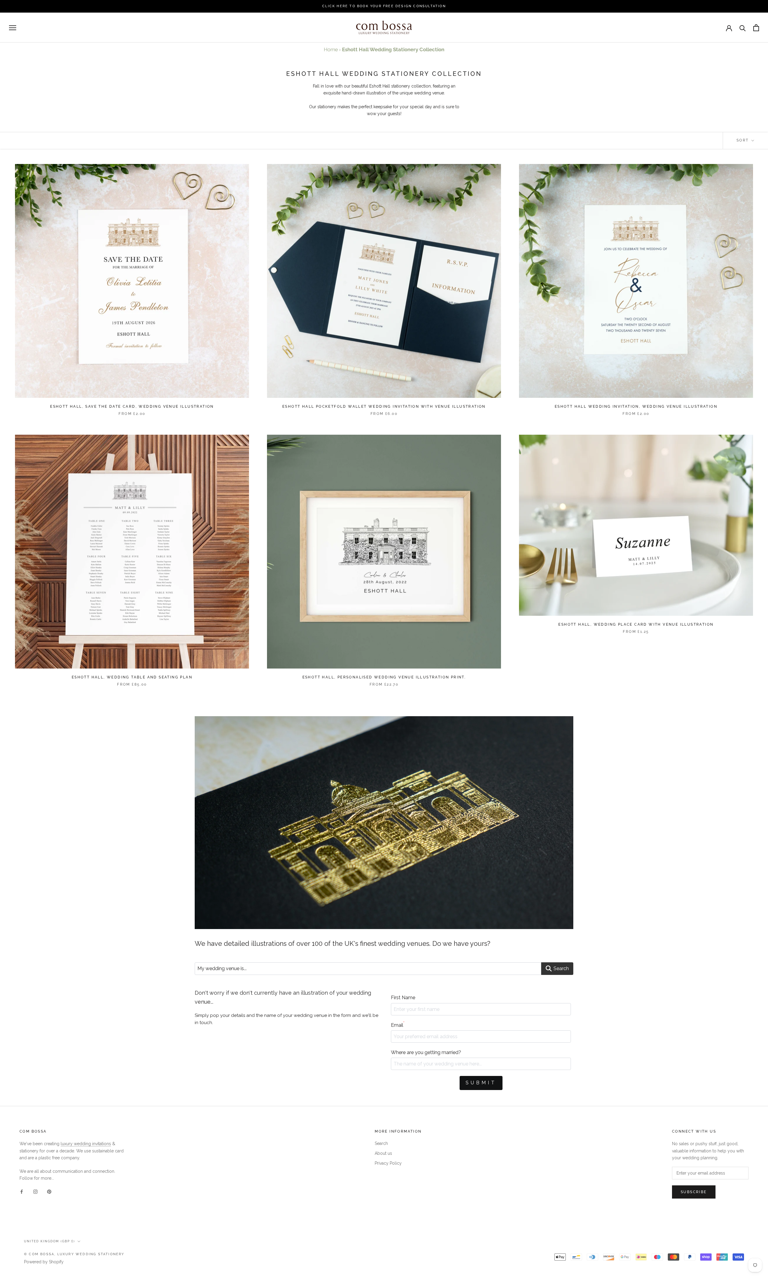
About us (383, 1153)
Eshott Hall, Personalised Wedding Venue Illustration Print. (384, 677)
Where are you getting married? (426, 1052)
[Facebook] (22, 1191)
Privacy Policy (388, 1163)
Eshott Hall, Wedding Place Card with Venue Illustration (635, 624)
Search (381, 1143)
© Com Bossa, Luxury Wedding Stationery (74, 1254)
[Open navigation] (12, 27)
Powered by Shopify (44, 1261)
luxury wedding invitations (86, 1143)
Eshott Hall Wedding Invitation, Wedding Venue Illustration (636, 406)
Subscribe (694, 1192)
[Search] (743, 28)
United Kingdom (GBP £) (49, 1241)
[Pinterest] (49, 1191)
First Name (403, 997)
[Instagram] (35, 1191)
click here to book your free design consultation (384, 6)
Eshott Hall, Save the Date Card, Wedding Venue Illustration (132, 406)
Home (331, 49)
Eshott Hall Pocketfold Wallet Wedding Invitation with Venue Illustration (384, 406)
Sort (743, 140)
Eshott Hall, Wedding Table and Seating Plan (132, 677)
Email (397, 1024)
